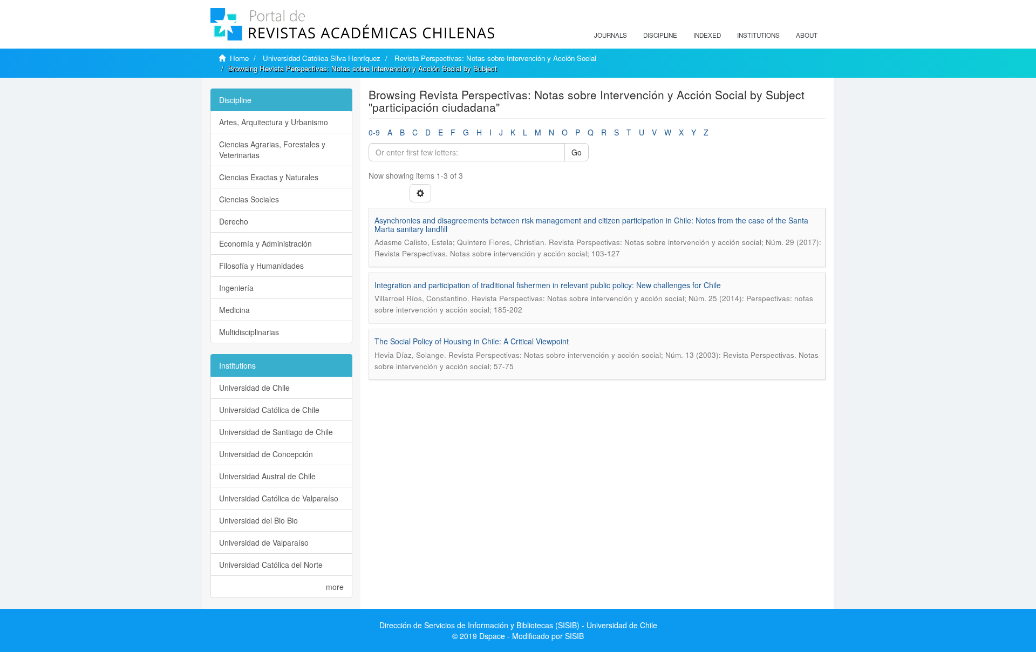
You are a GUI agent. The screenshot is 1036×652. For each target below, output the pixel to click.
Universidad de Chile (254, 387)
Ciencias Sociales (249, 199)
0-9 (374, 132)
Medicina (234, 309)
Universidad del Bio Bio (258, 520)
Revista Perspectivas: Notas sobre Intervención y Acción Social (495, 58)
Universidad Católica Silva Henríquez (321, 58)
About (806, 35)
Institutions (758, 35)
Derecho (233, 221)
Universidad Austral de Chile (267, 476)
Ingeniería (236, 287)
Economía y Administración (265, 243)
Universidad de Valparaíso (264, 542)
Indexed (707, 35)
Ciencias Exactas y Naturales (268, 177)
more (335, 586)
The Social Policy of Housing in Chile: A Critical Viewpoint (471, 341)
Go (576, 152)
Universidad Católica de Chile (269, 409)
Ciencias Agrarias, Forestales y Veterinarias (272, 149)
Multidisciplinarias (249, 332)
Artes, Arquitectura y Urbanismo (273, 122)
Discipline (660, 35)
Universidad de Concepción (266, 454)
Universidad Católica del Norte (271, 564)
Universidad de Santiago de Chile (276, 431)
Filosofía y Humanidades (261, 265)
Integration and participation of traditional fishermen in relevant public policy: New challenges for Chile (547, 285)
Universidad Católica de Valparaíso (278, 498)
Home (239, 58)
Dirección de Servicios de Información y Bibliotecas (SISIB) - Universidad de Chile (518, 625)
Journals (610, 35)
